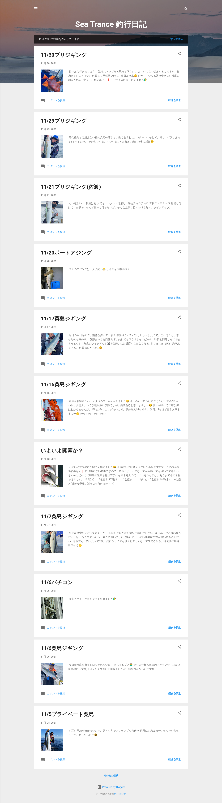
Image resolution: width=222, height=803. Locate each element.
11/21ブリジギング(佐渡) (71, 187)
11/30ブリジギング (64, 55)
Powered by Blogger (113, 787)
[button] (179, 54)
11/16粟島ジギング (63, 384)
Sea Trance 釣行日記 (111, 24)
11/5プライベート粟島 (67, 714)
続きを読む (174, 100)
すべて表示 (176, 39)
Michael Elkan (120, 794)
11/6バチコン (57, 582)
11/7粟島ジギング (62, 516)
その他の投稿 (111, 775)
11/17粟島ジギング (63, 319)
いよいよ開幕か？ (62, 450)
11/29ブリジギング (64, 121)
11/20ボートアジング (66, 253)
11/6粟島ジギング (62, 648)
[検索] (186, 9)
